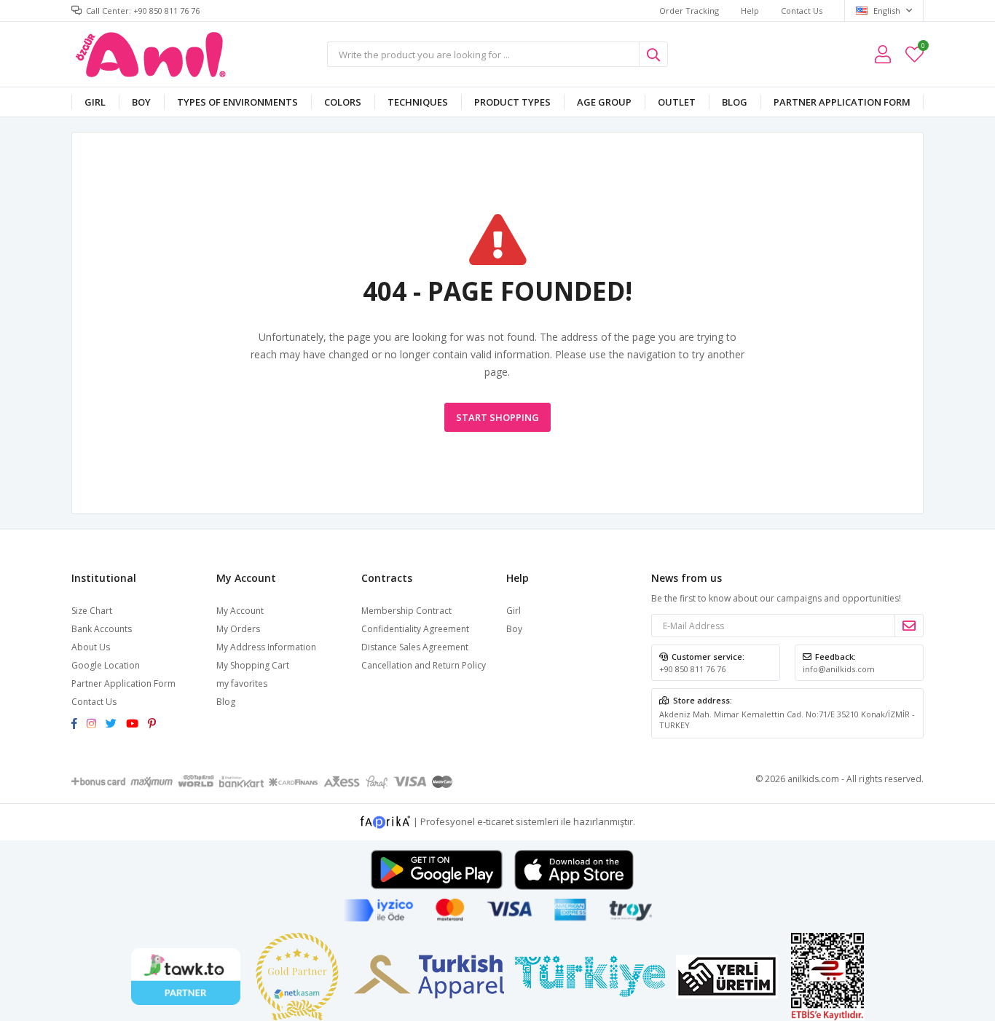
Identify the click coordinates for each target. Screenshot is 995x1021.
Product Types (512, 102)
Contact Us (801, 10)
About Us (90, 647)
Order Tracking (689, 10)
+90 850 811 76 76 (692, 668)
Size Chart (91, 610)
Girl (95, 102)
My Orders (238, 629)
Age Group (604, 102)
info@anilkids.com (839, 668)
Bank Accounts (101, 629)
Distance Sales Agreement (414, 647)
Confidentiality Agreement (415, 629)
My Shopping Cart (252, 665)
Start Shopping (497, 417)
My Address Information (266, 647)
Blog (734, 102)
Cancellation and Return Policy (423, 665)
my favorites (922, 47)
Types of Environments (237, 102)
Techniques (418, 102)
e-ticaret (495, 821)
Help (750, 10)
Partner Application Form (842, 102)
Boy (141, 102)
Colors (342, 102)
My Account (240, 610)
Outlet (677, 102)
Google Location (105, 665)
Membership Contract (406, 610)
